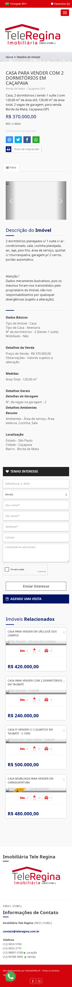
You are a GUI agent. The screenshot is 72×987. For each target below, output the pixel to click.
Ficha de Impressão (25, 149)
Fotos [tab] (12, 167)
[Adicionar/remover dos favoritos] (64, 632)
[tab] (36, 471)
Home (9, 57)
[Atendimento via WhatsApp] (10, 976)
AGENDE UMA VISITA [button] (25, 599)
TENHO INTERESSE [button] (23, 471)
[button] (11, 200)
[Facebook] (33, 981)
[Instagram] (39, 981)
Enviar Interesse (36, 586)
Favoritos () (62, 4)
